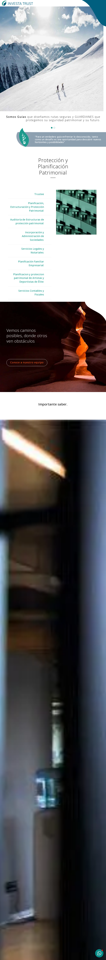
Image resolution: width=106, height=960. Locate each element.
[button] (51, 128)
